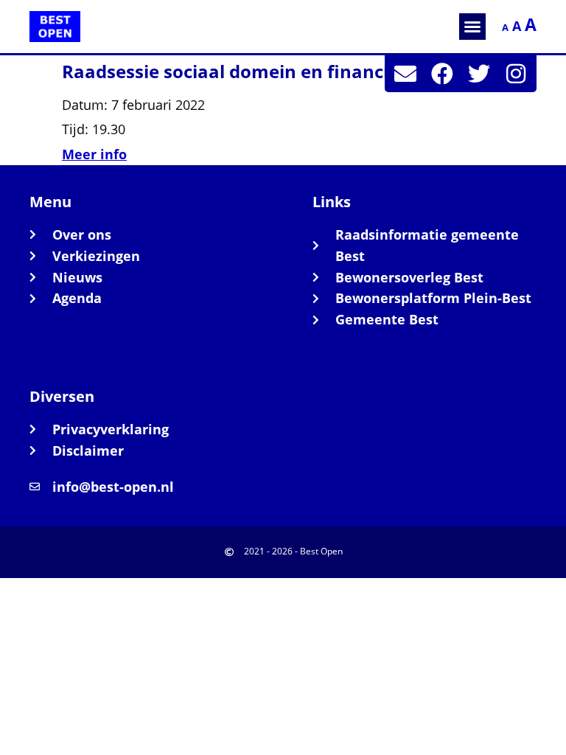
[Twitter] (479, 74)
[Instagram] (516, 74)
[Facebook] (442, 74)
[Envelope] (405, 74)
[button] (472, 26)
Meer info (94, 154)
